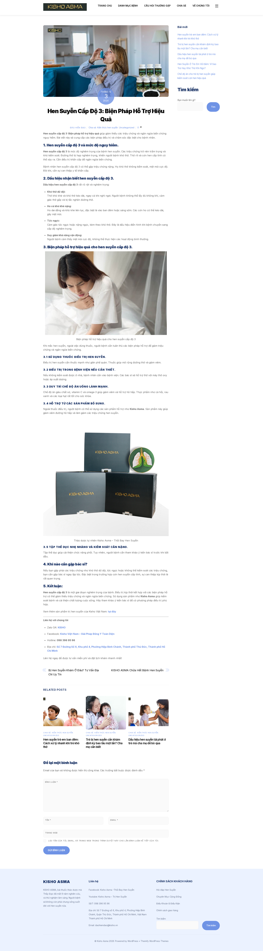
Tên (48, 820)
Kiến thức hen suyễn (107, 127)
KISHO (62, 627)
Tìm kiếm (161, 918)
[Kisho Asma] (65, 9)
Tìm (213, 107)
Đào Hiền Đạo (78, 127)
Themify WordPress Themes (154, 941)
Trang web (51, 833)
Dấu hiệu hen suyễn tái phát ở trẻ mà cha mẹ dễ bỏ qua (147, 741)
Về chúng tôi (201, 5)
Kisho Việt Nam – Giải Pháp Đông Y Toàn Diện (87, 633)
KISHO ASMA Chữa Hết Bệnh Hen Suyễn (137, 670)
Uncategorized (126, 127)
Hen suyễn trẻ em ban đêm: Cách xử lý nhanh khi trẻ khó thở (61, 743)
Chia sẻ (181, 5)
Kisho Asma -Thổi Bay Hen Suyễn (117, 890)
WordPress (133, 941)
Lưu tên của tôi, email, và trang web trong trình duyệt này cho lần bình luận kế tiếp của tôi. (103, 841)
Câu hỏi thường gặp (157, 5)
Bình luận (51, 782)
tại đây (112, 611)
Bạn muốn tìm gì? (186, 100)
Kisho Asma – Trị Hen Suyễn (112, 896)
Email (114, 820)
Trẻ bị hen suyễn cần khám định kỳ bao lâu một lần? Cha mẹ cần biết (104, 743)
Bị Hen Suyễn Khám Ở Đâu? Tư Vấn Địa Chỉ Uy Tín (73, 672)
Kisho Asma (103, 941)
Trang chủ (105, 5)
